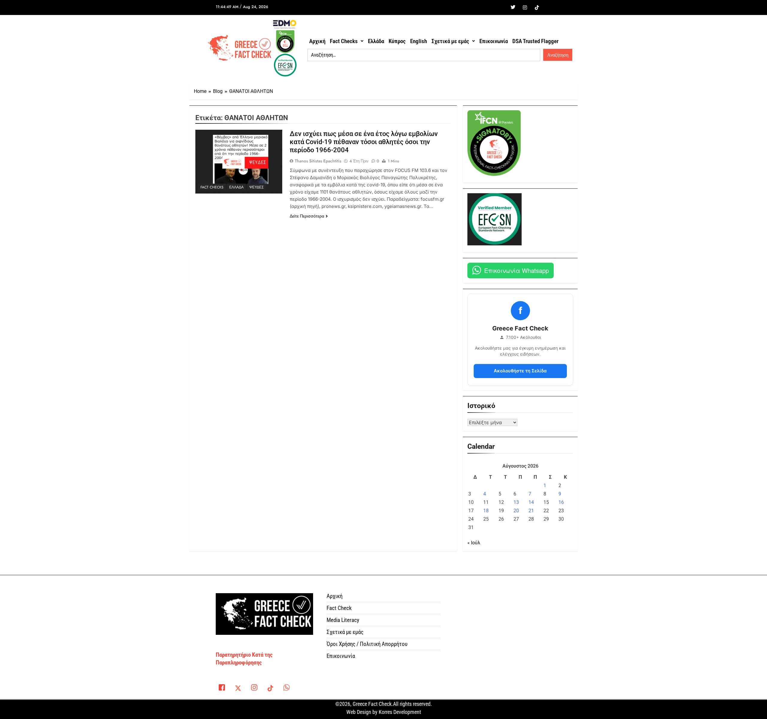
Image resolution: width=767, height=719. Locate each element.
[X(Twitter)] (238, 689)
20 (516, 510)
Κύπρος (397, 41)
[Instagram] (524, 7)
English (418, 41)
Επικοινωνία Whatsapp (516, 270)
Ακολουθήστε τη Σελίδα (520, 371)
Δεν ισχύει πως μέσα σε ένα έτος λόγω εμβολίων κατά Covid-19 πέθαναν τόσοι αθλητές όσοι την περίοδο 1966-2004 (364, 142)
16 (561, 502)
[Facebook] (500, 7)
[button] (346, 41)
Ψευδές (256, 187)
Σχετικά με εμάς (450, 41)
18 (486, 510)
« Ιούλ (473, 543)
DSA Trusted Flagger (535, 41)
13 (516, 502)
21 (531, 510)
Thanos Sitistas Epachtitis (318, 161)
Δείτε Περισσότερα (307, 216)
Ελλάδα (376, 41)
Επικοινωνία (493, 41)
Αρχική (317, 41)
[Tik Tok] (536, 7)
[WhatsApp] (286, 689)
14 (531, 502)
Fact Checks (344, 41)
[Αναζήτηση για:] (423, 55)
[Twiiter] (512, 7)
